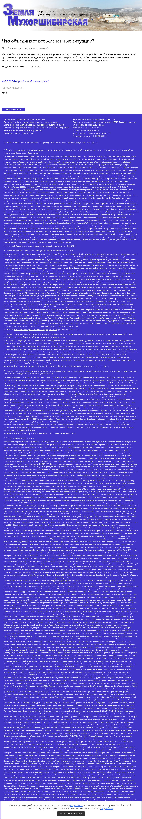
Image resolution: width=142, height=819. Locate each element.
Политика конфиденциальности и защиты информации (30, 122)
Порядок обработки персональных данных (24, 119)
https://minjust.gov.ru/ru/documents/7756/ (34, 246)
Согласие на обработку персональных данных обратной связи (34, 125)
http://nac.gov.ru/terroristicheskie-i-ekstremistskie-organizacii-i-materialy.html (50, 366)
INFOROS (97, 136)
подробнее (76, 805)
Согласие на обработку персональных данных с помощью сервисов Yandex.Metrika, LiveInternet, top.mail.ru (36, 129)
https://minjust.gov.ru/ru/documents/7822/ (34, 433)
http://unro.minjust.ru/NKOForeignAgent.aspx (35, 329)
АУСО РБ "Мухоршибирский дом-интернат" (25, 81)
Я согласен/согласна (71, 813)
